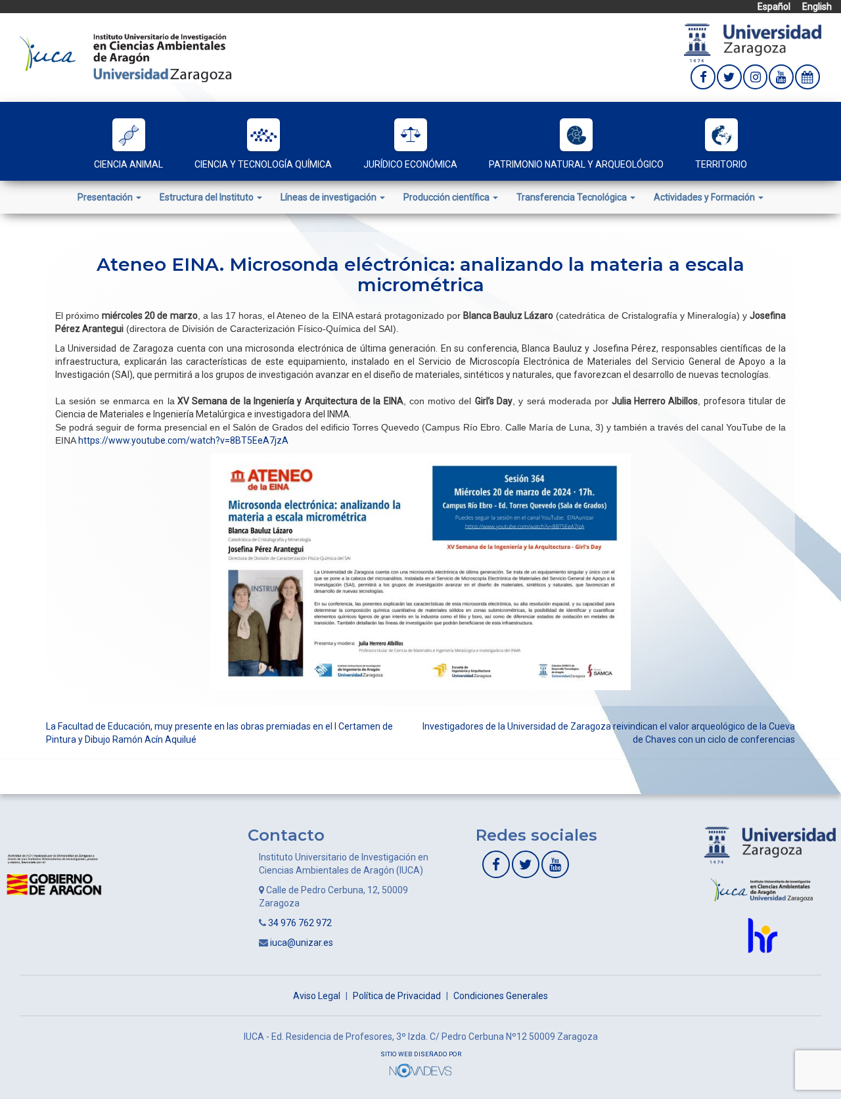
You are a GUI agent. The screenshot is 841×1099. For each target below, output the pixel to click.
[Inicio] (125, 56)
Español (774, 6)
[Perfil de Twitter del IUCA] (729, 76)
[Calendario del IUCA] (807, 76)
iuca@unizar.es (301, 942)
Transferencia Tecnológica (572, 197)
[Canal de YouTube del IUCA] (781, 76)
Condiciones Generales (500, 996)
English (817, 6)
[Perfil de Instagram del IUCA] (755, 76)
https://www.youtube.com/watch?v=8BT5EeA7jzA (183, 440)
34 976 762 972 (300, 923)
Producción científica (447, 197)
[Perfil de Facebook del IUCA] (703, 76)
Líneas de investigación (329, 197)
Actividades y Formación (705, 197)
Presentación (106, 197)
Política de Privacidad (397, 996)
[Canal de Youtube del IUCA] (555, 864)
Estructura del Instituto (208, 197)
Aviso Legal (316, 996)
